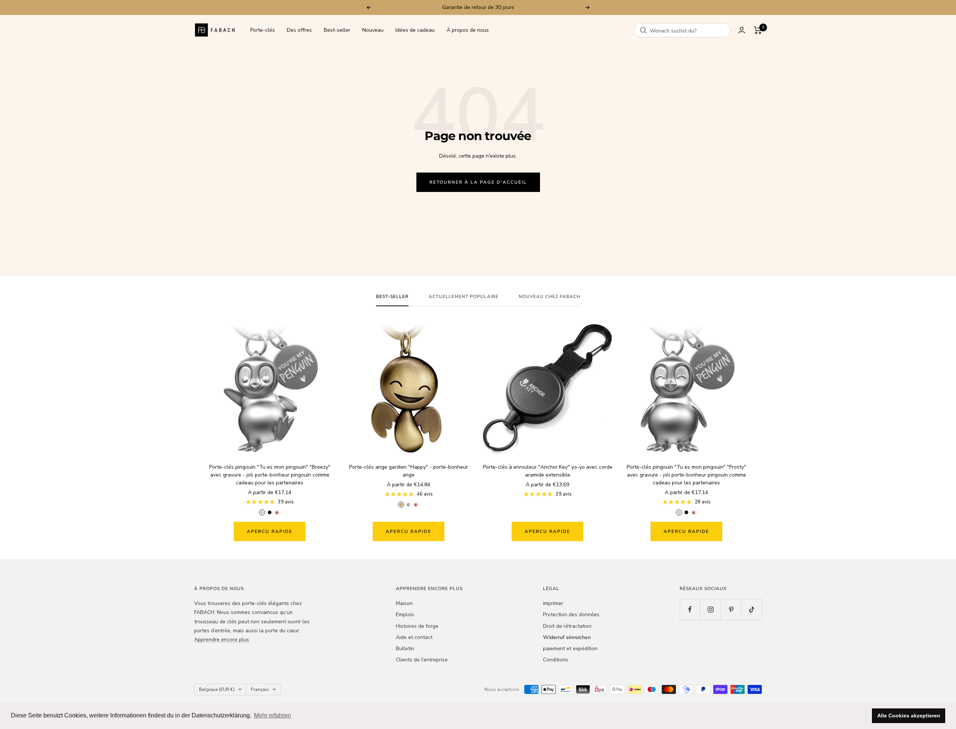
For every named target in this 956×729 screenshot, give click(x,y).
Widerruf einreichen (567, 637)
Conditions (555, 659)
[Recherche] (643, 30)
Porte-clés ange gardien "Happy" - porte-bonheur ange (408, 470)
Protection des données (571, 614)
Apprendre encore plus (221, 639)
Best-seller (337, 30)
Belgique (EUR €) (217, 689)
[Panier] (758, 30)
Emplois (405, 614)
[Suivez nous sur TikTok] (751, 609)
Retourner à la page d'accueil (478, 182)
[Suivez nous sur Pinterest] (731, 609)
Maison (404, 603)
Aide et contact (414, 637)
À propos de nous (468, 30)
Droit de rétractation (567, 626)
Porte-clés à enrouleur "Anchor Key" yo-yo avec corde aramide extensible (547, 470)
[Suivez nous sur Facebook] (690, 609)
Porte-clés (262, 30)
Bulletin (405, 648)
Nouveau (373, 30)
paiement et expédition (570, 648)
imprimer (553, 603)
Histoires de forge (417, 626)
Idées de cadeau (415, 30)
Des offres (299, 30)
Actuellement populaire (464, 297)
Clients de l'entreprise (422, 659)
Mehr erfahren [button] (272, 715)
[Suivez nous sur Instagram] (710, 609)
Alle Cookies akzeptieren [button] (908, 716)
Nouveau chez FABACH (549, 297)
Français (260, 689)
